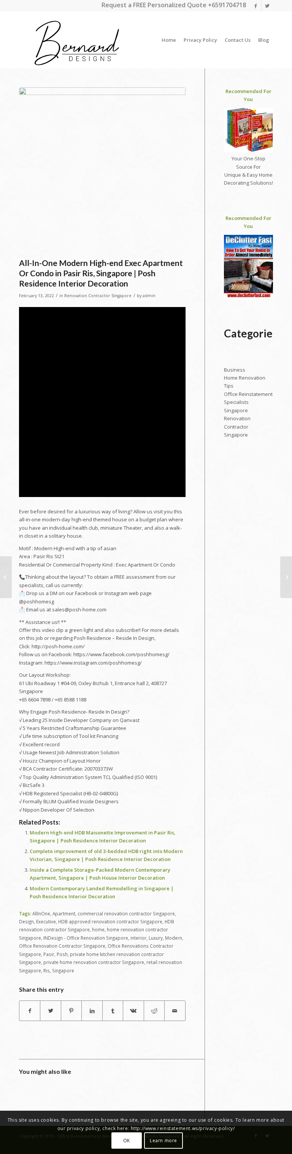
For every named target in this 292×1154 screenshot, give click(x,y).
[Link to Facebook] (255, 5)
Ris (46, 970)
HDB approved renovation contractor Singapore (110, 921)
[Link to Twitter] (267, 5)
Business (234, 369)
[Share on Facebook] (29, 1011)
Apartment (63, 913)
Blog (263, 39)
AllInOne (41, 913)
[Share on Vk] (133, 1011)
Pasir (48, 954)
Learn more (163, 1140)
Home (169, 39)
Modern (173, 938)
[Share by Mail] (175, 1011)
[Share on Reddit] (154, 1011)
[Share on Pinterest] (71, 1011)
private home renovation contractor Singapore (93, 962)
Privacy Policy (200, 39)
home (98, 929)
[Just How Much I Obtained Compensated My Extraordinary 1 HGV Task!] (286, 577)
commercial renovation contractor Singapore (126, 913)
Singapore (63, 970)
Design (26, 921)
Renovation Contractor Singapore (98, 295)
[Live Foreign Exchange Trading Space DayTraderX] (6, 577)
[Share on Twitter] (50, 1011)
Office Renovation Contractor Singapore (62, 946)
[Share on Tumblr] (113, 1011)
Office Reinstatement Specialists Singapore (248, 402)
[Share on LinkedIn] (92, 1011)
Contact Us (238, 39)
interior (138, 938)
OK (126, 1140)
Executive (46, 921)
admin (149, 295)
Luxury (156, 938)
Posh (62, 954)
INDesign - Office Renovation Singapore (85, 938)
